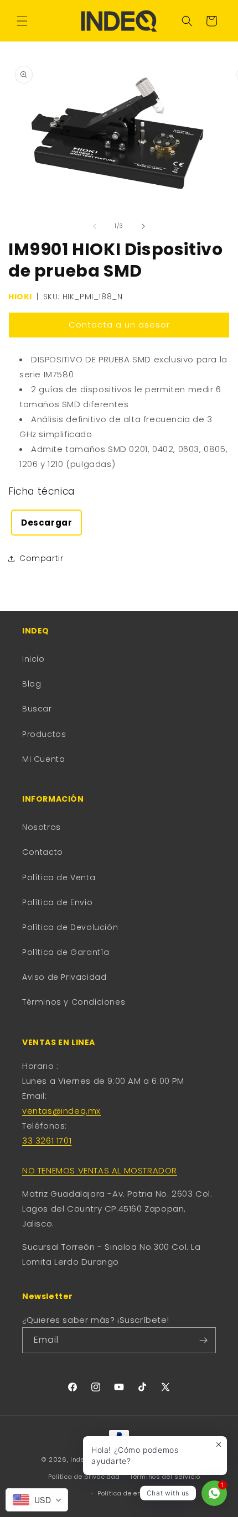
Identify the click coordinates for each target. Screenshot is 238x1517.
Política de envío (124, 1493)
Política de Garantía (66, 952)
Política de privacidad (84, 1476)
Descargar (46, 522)
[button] (22, 21)
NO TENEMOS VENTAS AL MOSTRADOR (99, 1170)
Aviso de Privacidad (64, 977)
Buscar (37, 708)
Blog (31, 683)
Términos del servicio (165, 1476)
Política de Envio (57, 902)
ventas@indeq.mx (61, 1110)
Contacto (42, 852)
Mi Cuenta (43, 759)
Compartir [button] (41, 558)
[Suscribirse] (203, 1340)
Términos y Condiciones (73, 1001)
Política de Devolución (70, 927)
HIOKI (20, 296)
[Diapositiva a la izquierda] (94, 226)
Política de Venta (58, 877)
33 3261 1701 (46, 1140)
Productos (44, 734)
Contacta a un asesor (119, 324)
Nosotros (41, 827)
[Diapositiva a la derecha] (143, 226)
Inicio (33, 658)
